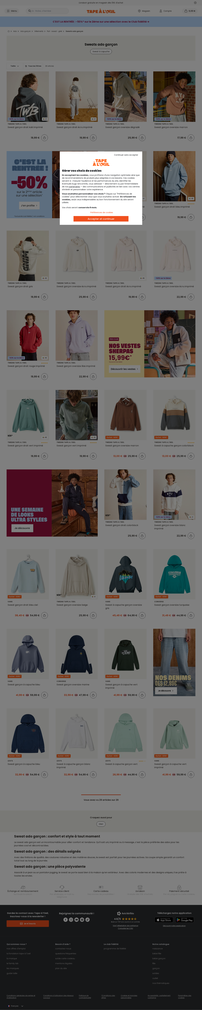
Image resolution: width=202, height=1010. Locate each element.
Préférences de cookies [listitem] (101, 212)
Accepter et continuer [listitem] (101, 219)
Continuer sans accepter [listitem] (126, 155)
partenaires (74, 186)
